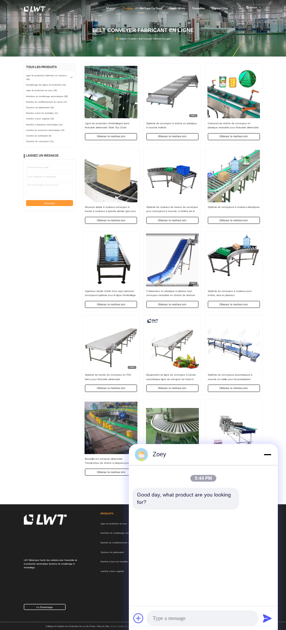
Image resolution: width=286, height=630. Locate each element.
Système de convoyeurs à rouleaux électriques (234, 207)
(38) (47, 96)
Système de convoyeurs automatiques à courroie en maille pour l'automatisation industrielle (230, 378)
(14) (44, 124)
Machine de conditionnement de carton (119, 542)
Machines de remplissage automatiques (119, 533)
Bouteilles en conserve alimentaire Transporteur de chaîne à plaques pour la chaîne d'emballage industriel (108, 462)
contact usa (220, 8)
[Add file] (138, 618)
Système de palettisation (112, 552)
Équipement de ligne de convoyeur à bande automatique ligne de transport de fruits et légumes (171, 378)
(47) (46, 102)
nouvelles (198, 8)
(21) (40, 141)
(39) (41, 90)
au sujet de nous (151, 8)
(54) (46, 85)
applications (177, 8)
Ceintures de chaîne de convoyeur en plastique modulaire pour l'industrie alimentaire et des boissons (233, 127)
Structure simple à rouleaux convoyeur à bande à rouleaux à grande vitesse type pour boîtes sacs (110, 211)
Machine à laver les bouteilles (114, 561)
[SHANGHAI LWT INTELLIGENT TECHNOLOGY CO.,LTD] (34, 8)
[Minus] (267, 454)
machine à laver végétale (112, 571)
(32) (40, 107)
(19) (45, 130)
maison (110, 8)
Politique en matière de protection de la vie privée (70, 626)
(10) (40, 119)
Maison (123, 39)
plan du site (103, 626)
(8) (38, 136)
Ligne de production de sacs (114, 524)
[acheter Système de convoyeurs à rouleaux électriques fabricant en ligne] (233, 176)
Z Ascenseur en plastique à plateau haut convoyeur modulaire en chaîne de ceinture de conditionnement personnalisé (170, 295)
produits (128, 8)
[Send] (267, 618)
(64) (46, 77)
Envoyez (49, 203)
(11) (42, 113)
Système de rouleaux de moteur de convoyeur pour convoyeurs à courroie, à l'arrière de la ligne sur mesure (172, 211)
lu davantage (44, 607)
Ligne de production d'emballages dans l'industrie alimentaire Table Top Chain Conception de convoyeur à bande (107, 127)
